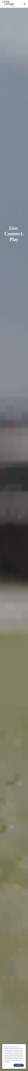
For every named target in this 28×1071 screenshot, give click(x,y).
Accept (18, 1065)
